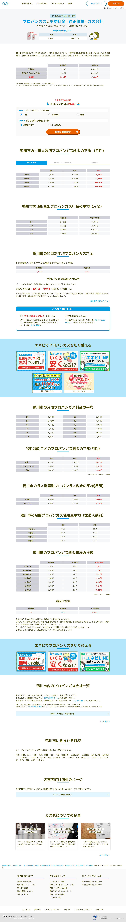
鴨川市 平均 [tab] (31, 162)
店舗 (82, 114)
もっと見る (104, 721)
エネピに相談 (34, 325)
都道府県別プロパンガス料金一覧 (52, 866)
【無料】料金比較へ (63, 132)
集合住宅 (55, 114)
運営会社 (37, 909)
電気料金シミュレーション (26, 885)
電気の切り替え (27, 3)
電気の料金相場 (22, 888)
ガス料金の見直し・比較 (31, 866)
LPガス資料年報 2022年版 (34, 706)
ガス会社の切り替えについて (92, 881)
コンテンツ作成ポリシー (83, 909)
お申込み (116, 3)
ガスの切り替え (42, 3)
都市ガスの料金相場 (57, 894)
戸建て (26, 114)
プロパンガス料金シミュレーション (62, 885)
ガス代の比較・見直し (57, 881)
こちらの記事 (78, 700)
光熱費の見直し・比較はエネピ (11, 866)
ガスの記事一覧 (55, 897)
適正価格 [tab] (63, 162)
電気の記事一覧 (22, 894)
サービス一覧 (28, 916)
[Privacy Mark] (95, 917)
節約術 (70, 3)
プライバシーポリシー (52, 909)
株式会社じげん (18, 916)
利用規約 (67, 909)
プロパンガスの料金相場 (58, 888)
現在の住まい (28, 125)
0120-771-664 (96, 3)
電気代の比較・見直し (25, 881)
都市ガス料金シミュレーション (61, 891)
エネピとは (26, 909)
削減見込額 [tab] (94, 162)
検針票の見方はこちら (99, 301)
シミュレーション (57, 3)
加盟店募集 (100, 909)
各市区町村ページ (51, 698)
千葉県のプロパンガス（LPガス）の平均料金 (79, 866)
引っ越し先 (56, 125)
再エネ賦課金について (25, 891)
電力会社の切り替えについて (92, 885)
